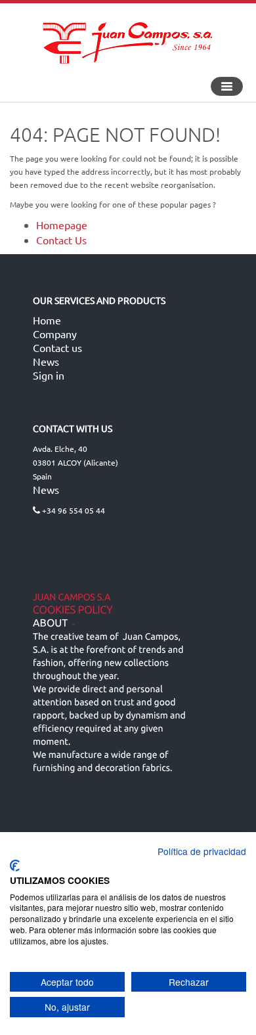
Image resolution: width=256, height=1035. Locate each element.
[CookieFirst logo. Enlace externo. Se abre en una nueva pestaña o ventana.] (15, 865)
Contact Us (61, 239)
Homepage (61, 224)
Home (47, 319)
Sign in (48, 375)
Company (55, 333)
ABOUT (50, 623)
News (46, 361)
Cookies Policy (73, 610)
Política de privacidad (202, 851)
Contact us (57, 347)
